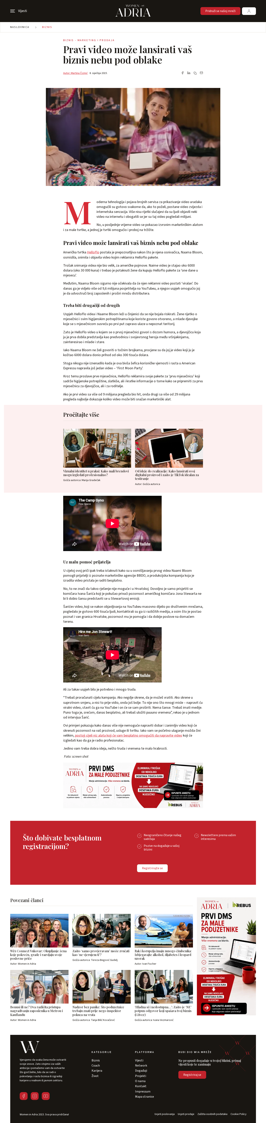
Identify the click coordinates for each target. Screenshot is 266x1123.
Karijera (97, 1070)
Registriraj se (192, 1075)
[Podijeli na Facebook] (182, 73)
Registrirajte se (152, 868)
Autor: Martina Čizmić (75, 73)
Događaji (141, 1070)
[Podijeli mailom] (201, 73)
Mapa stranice (144, 1096)
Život (95, 1076)
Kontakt (140, 1086)
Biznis (47, 27)
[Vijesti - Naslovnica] (133, 11)
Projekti (140, 1076)
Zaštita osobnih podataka (212, 1114)
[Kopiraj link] (195, 73)
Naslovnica (20, 27)
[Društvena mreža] (24, 1096)
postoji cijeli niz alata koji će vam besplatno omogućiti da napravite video (128, 735)
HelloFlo (93, 252)
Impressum (142, 1091)
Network (141, 1065)
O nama (140, 1081)
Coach (96, 1065)
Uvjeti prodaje (186, 1114)
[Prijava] (249, 11)
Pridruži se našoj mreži (220, 11)
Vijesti (139, 1060)
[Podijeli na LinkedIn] (188, 73)
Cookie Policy (239, 1114)
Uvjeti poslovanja (165, 1114)
